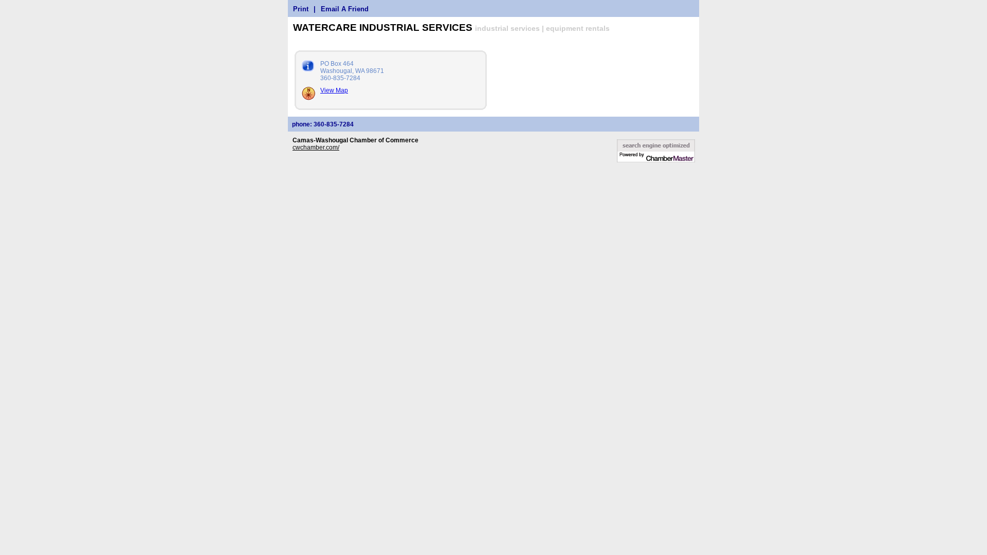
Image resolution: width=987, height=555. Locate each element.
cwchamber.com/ (316, 147)
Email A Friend (345, 9)
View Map (334, 90)
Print (300, 9)
